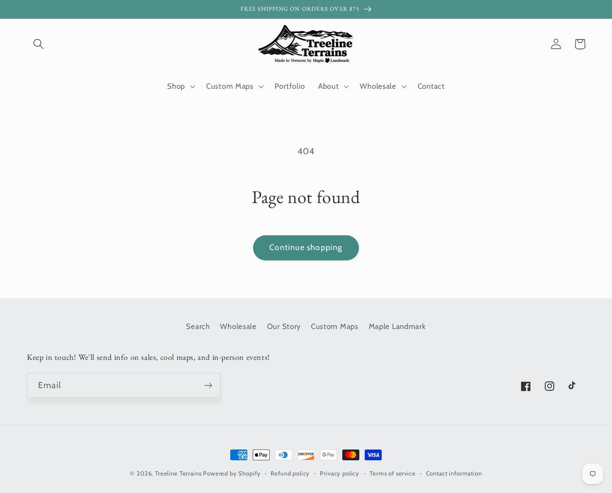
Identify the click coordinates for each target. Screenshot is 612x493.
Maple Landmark (397, 326)
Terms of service (392, 473)
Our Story (284, 326)
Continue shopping (305, 247)
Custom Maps (334, 326)
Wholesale (238, 326)
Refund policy (290, 473)
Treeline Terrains (178, 473)
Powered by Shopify (231, 473)
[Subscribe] (208, 385)
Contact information (454, 473)
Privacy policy (339, 473)
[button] (39, 44)
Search (198, 326)
